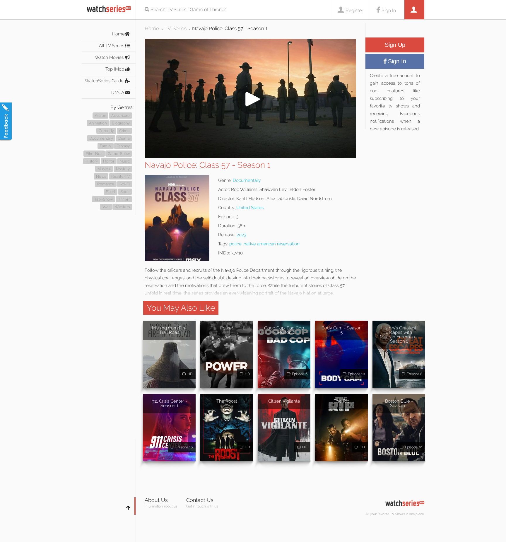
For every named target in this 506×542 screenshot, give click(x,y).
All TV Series (112, 45)
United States (250, 207)
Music (124, 161)
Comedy (106, 131)
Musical (104, 169)
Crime (124, 131)
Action (100, 115)
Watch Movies (110, 57)
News (101, 176)
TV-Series (176, 28)
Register (354, 10)
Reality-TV (120, 176)
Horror (108, 161)
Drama (124, 138)
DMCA (118, 92)
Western (122, 207)
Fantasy (123, 146)
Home (118, 34)
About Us (156, 500)
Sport (125, 191)
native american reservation (272, 244)
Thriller (124, 199)
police (235, 244)
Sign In (389, 10)
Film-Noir (94, 153)
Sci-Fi (124, 184)
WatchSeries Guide (105, 80)
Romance (105, 184)
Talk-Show (103, 199)
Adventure (120, 115)
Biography (121, 123)
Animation (98, 123)
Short (110, 191)
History (92, 161)
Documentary (101, 138)
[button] (250, 156)
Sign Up (395, 45)
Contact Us (199, 500)
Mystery (123, 169)
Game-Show (119, 153)
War (106, 207)
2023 (241, 234)
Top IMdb (115, 69)
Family (105, 146)
